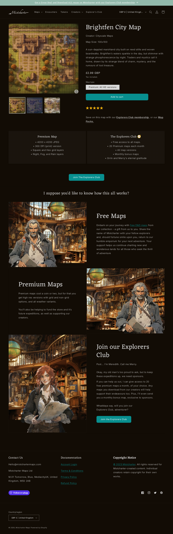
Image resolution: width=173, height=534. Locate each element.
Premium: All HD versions (103, 87)
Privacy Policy (69, 477)
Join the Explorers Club (114, 419)
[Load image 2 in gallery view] (35, 105)
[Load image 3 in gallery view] (52, 105)
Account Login (69, 464)
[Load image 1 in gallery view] (17, 105)
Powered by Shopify (39, 528)
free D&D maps (138, 225)
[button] (38, 12)
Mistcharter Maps (23, 528)
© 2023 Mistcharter (124, 464)
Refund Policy (69, 483)
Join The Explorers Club (86, 177)
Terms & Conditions (72, 470)
